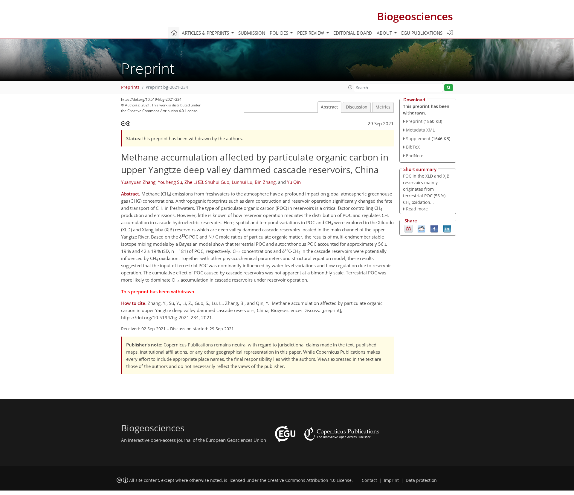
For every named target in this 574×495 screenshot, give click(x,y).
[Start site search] (448, 87)
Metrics (382, 107)
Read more (417, 209)
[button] (350, 87)
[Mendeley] (408, 228)
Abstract (329, 107)
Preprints (130, 87)
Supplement (418, 138)
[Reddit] (421, 228)
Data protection (421, 480)
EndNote (414, 155)
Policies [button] (279, 33)
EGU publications (421, 33)
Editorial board (352, 33)
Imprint (391, 480)
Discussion (356, 107)
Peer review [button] (311, 33)
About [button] (385, 33)
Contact (369, 480)
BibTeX (413, 147)
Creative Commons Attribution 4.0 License (310, 480)
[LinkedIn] (447, 228)
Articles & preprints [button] (206, 33)
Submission (251, 33)
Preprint (414, 121)
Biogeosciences (415, 16)
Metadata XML (420, 130)
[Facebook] (434, 228)
